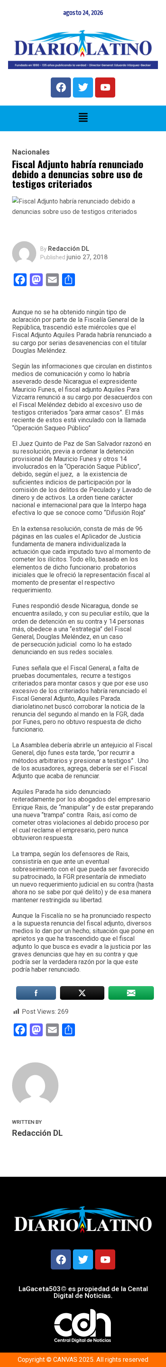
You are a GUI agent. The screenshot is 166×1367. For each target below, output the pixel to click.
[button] (83, 118)
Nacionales (31, 152)
